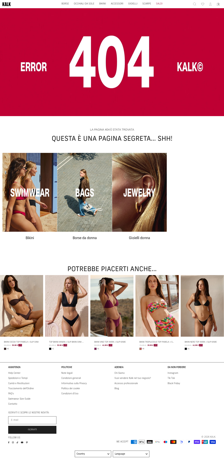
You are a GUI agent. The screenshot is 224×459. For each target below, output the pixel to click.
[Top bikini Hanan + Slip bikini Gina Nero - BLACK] (50, 349)
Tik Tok (171, 378)
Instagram (173, 373)
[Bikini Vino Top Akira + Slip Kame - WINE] (95, 349)
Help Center (14, 373)
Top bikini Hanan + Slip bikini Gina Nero (68, 342)
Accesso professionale (126, 383)
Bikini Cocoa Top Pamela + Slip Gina (21, 342)
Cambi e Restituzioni (18, 383)
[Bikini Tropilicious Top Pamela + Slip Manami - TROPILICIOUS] (140, 349)
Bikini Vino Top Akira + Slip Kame (110, 342)
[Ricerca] (194, 4)
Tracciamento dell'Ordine (21, 388)
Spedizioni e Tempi (18, 378)
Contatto (12, 404)
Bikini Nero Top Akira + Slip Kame (201, 342)
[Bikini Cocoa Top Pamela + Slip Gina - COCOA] (5, 349)
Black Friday (174, 383)
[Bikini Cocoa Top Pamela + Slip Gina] (21, 306)
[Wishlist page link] (202, 4)
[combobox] (93, 454)
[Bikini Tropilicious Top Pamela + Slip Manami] (157, 306)
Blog (116, 388)
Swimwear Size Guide (19, 399)
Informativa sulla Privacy (74, 383)
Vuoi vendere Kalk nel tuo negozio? (132, 378)
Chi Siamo (119, 373)
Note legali (66, 373)
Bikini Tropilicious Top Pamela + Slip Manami (161, 342)
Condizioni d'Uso (69, 393)
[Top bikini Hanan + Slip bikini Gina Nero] (66, 306)
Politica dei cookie (70, 388)
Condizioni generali (71, 378)
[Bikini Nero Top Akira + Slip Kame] (202, 306)
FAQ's (11, 393)
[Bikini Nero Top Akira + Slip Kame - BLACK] (186, 349)
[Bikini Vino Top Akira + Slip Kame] (111, 306)
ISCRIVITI (32, 430)
